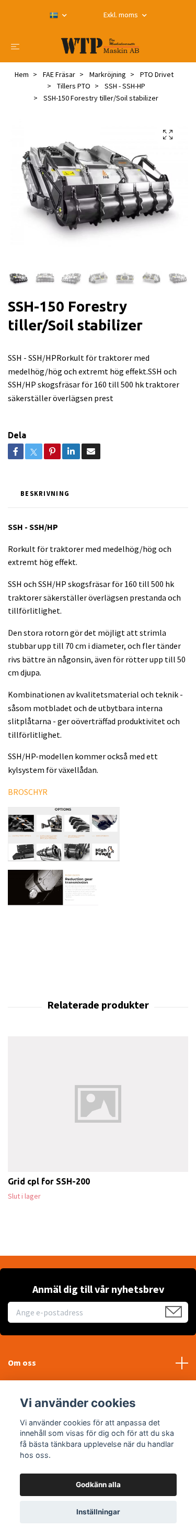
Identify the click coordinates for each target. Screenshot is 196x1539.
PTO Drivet (157, 74)
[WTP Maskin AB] (100, 45)
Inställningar (98, 1512)
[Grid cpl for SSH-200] (98, 1104)
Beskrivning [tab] (45, 493)
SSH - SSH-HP (125, 86)
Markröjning (107, 74)
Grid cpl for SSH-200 (49, 1181)
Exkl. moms (121, 14)
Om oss (22, 1362)
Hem (22, 74)
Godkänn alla (98, 1484)
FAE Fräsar (59, 74)
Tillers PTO (73, 86)
